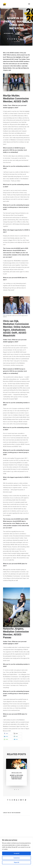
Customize (17, 858)
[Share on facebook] (8, 39)
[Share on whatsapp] (19, 39)
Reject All (16, 862)
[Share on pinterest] (14, 39)
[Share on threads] (12, 39)
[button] (29, 4)
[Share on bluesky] (21, 39)
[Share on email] (25, 39)
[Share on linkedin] (16, 39)
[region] (16, 851)
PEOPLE (27, 33)
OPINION (16, 34)
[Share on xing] (23, 39)
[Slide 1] (15, 789)
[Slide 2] (16, 789)
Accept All (16, 853)
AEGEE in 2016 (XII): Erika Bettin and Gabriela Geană (16, 777)
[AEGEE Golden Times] (16, 4)
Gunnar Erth (19, 33)
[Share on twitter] (10, 39)
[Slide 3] (18, 789)
